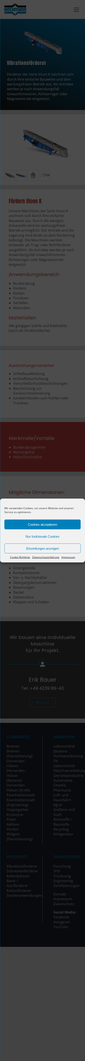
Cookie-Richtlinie (20, 557)
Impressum (68, 557)
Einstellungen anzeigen (42, 548)
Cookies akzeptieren (42, 524)
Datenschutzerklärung (45, 557)
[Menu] (76, 9)
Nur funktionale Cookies (43, 536)
